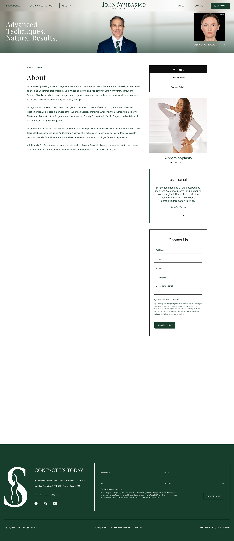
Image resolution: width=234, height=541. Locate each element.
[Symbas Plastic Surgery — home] (15, 487)
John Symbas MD (29, 527)
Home (30, 67)
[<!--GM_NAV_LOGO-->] (124, 5)
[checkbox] (166, 299)
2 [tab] (176, 162)
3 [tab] (180, 162)
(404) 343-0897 (46, 494)
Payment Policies (178, 87)
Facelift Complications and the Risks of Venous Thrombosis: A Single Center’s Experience (82, 137)
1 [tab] (171, 162)
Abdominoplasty (178, 158)
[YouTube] (55, 503)
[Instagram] (45, 503)
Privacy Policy (181, 311)
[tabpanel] (178, 129)
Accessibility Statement (121, 527)
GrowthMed (225, 527)
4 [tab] (185, 162)
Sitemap (138, 527)
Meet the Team (178, 77)
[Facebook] (36, 503)
